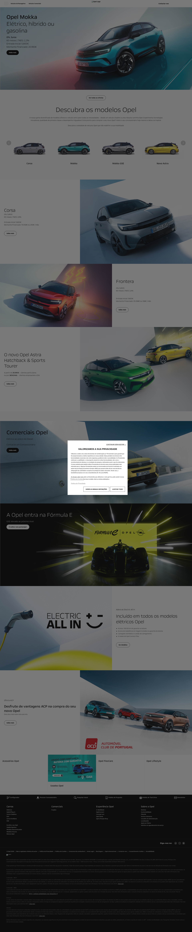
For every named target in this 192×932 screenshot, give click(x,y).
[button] (116, 444)
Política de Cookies (77, 479)
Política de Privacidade (78, 483)
